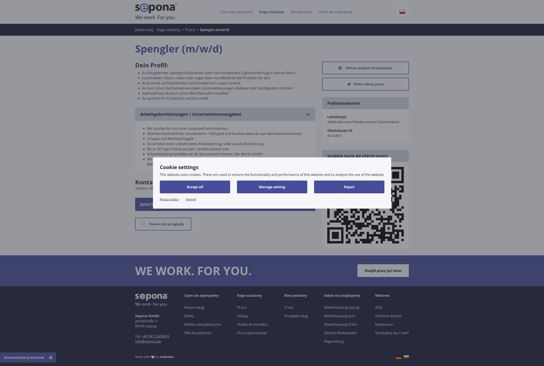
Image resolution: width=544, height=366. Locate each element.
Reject (349, 187)
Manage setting (272, 187)
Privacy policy (169, 199)
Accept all (195, 187)
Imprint (191, 199)
